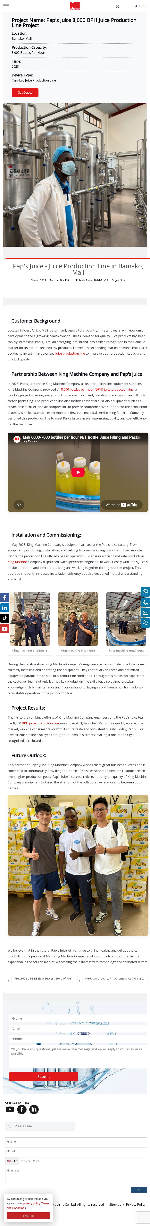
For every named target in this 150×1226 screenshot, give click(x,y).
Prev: (46, 978)
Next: (116, 978)
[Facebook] (23, 1112)
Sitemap (115, 1204)
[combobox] (12, 1161)
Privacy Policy (136, 1204)
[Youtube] (11, 1112)
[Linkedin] (35, 1112)
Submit (44, 1076)
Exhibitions (143, 6)
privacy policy (31, 1203)
